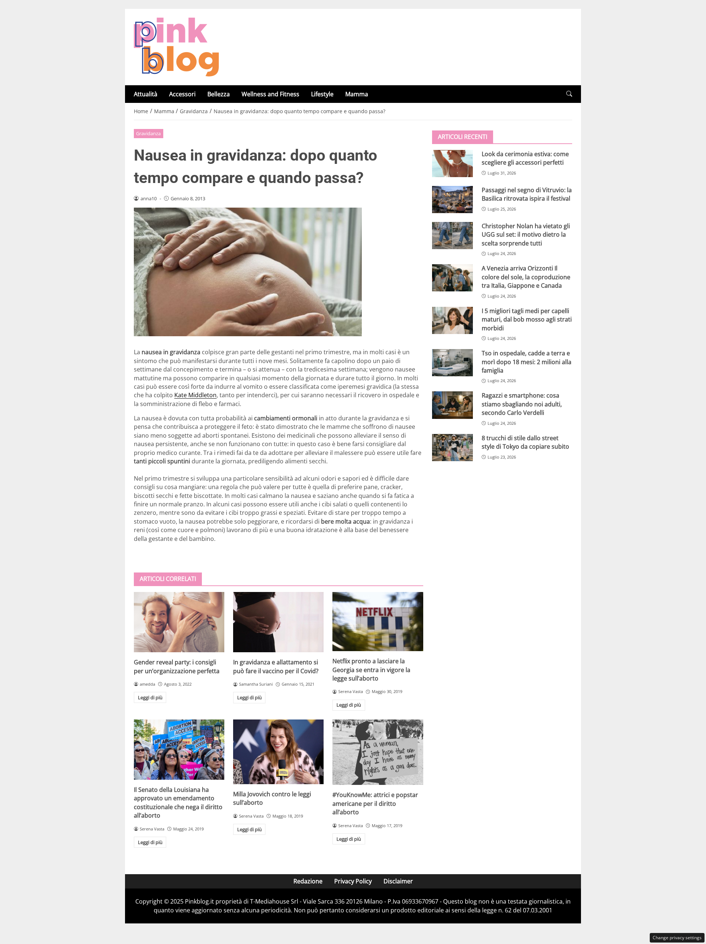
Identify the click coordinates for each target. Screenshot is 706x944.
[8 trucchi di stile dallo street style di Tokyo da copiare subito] (452, 447)
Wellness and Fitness (270, 94)
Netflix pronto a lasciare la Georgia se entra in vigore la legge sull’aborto (371, 669)
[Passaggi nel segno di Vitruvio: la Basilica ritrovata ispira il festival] (452, 199)
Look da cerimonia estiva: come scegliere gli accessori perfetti (525, 158)
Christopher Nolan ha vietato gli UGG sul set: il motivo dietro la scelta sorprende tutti (526, 234)
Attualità (145, 94)
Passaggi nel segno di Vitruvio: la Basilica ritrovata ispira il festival (527, 194)
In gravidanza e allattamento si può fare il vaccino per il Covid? (275, 666)
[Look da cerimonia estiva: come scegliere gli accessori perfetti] (452, 163)
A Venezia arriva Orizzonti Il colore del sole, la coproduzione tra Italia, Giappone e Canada (526, 277)
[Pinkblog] (176, 46)
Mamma (356, 94)
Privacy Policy (353, 881)
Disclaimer (398, 881)
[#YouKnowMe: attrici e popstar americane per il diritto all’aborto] (377, 752)
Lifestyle (322, 94)
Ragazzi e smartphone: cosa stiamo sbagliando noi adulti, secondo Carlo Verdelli (522, 404)
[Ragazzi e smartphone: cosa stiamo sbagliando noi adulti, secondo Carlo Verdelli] (452, 405)
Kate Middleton (195, 395)
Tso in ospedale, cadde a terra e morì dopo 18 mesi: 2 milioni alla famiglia (526, 361)
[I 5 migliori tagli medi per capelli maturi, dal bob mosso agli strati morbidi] (452, 320)
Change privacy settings (677, 937)
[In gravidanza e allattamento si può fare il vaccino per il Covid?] (278, 622)
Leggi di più (150, 697)
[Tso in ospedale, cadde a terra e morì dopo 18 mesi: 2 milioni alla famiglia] (452, 362)
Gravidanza (148, 133)
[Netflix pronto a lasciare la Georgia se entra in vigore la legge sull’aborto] (377, 621)
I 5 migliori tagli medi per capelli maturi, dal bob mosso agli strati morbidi (527, 319)
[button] (569, 94)
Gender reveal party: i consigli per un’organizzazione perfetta (177, 666)
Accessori (182, 94)
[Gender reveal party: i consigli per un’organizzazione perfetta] (179, 622)
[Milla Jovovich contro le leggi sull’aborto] (278, 751)
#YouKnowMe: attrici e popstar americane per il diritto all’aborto (375, 803)
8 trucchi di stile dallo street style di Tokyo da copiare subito (525, 442)
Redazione (307, 881)
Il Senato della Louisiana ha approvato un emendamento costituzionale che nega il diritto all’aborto (178, 802)
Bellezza (218, 94)
